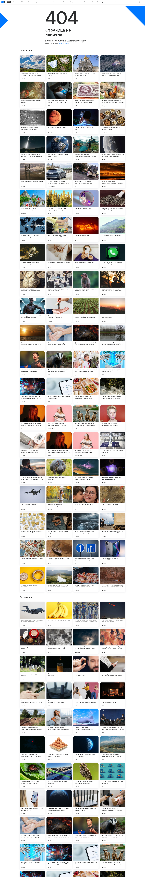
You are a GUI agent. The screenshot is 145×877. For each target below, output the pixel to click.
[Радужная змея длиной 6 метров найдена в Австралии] (59, 552)
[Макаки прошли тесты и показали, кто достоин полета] (86, 283)
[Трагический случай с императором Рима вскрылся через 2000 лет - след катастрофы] (32, 283)
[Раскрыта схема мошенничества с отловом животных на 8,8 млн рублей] (112, 525)
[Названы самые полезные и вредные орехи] (112, 121)
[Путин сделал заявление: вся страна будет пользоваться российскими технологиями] (59, 95)
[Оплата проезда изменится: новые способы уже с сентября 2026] (112, 775)
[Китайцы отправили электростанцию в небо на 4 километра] (86, 829)
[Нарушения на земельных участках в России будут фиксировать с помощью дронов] (32, 687)
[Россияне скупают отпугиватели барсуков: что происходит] (59, 364)
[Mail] (2, 2)
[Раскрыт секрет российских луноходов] (59, 660)
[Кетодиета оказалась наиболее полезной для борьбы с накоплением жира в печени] (86, 579)
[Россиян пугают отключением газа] (86, 121)
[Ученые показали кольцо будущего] (32, 579)
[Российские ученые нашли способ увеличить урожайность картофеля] (86, 310)
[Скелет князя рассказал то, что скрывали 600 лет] (86, 68)
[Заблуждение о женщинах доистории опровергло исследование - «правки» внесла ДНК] (32, 121)
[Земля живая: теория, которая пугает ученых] (59, 148)
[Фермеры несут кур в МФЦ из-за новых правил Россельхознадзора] (112, 95)
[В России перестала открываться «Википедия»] (59, 391)
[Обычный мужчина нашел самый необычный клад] (112, 202)
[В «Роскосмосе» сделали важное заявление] (112, 444)
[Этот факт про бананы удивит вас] (59, 722)
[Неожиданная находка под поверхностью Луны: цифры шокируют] (59, 749)
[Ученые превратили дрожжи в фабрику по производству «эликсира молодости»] (86, 660)
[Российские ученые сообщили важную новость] (112, 310)
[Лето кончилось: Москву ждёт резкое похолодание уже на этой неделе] (112, 337)
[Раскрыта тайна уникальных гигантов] (59, 471)
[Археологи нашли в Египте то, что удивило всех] (32, 552)
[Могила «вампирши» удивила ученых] (32, 775)
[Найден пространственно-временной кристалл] (59, 633)
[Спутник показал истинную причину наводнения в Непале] (112, 856)
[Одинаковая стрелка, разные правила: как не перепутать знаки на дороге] (86, 552)
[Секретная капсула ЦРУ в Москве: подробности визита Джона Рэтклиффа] (32, 722)
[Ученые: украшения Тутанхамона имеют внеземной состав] (32, 525)
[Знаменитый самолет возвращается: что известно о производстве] (86, 148)
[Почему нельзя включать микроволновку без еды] (112, 802)
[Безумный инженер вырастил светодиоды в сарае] (112, 471)
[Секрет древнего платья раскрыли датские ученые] (112, 498)
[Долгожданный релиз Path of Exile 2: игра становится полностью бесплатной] (86, 337)
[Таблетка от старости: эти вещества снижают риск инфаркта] (32, 444)
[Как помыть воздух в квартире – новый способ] (112, 364)
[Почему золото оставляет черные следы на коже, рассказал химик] (59, 256)
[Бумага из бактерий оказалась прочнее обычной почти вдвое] (112, 633)
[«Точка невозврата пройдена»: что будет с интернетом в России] (112, 829)
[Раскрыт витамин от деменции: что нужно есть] (86, 775)
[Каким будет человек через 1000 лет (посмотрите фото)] (32, 310)
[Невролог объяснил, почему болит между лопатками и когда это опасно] (59, 829)
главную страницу (63, 43)
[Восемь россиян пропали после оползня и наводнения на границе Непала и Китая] (32, 660)
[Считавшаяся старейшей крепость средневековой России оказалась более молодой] (32, 829)
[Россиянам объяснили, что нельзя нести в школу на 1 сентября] (86, 364)
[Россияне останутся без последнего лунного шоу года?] (32, 856)
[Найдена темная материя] (112, 660)
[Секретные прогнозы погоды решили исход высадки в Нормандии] (86, 525)
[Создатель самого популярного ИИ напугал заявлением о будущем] (32, 364)
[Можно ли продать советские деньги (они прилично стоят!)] (86, 95)
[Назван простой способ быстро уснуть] (59, 525)
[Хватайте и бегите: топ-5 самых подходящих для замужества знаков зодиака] (59, 579)
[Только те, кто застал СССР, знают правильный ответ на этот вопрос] (86, 722)
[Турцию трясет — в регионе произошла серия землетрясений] (32, 229)
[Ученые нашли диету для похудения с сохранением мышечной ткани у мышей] (86, 391)
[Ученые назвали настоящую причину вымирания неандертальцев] (32, 256)
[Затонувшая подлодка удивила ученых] (32, 95)
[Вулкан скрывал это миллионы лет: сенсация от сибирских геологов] (112, 229)
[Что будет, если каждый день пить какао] (32, 749)
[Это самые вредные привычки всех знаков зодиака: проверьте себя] (32, 418)
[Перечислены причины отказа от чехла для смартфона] (86, 256)
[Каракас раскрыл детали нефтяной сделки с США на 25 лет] (32, 337)
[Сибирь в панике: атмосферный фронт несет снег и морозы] (112, 391)
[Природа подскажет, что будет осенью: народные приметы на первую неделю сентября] (112, 749)
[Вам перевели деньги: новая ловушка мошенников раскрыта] (32, 802)
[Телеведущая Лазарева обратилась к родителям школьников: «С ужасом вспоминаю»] (112, 418)
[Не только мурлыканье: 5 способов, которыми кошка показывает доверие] (59, 418)
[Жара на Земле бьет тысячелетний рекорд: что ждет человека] (112, 175)
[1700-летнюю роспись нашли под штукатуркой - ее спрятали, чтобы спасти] (112, 579)
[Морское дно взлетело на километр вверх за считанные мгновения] (32, 68)
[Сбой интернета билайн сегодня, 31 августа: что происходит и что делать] (32, 471)
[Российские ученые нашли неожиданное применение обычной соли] (86, 202)
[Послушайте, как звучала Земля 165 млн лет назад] (112, 606)
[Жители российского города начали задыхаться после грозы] (86, 749)
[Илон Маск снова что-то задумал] (32, 175)
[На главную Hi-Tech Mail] (7, 2)
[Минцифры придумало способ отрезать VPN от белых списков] (32, 606)
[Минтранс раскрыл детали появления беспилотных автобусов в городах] (86, 606)
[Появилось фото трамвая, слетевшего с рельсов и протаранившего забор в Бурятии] (86, 175)
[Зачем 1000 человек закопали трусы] (59, 68)
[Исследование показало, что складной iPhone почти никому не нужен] (112, 552)
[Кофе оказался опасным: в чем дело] (59, 606)
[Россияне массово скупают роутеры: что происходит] (59, 802)
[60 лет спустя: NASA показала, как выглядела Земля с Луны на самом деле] (112, 148)
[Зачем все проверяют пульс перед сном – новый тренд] (59, 337)
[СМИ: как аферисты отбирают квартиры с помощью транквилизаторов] (59, 310)
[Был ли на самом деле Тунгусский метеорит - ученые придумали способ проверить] (32, 148)
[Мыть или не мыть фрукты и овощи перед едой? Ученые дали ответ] (59, 229)
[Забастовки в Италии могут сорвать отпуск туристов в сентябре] (32, 202)
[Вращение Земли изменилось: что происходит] (86, 856)
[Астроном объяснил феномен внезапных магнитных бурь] (86, 471)
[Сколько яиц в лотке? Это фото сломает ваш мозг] (59, 856)
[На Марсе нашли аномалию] (59, 121)
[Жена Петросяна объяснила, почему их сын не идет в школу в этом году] (86, 498)
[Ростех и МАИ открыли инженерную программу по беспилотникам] (32, 498)
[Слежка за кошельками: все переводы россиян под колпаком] (59, 687)
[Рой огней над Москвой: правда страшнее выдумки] (112, 722)
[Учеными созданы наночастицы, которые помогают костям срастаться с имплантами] (32, 633)
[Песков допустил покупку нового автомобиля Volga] (86, 633)
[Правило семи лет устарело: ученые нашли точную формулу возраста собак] (86, 418)
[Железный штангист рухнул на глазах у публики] (59, 283)
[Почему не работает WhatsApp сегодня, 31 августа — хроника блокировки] (112, 256)
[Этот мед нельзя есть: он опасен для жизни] (59, 775)
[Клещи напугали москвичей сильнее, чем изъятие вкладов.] (112, 283)
